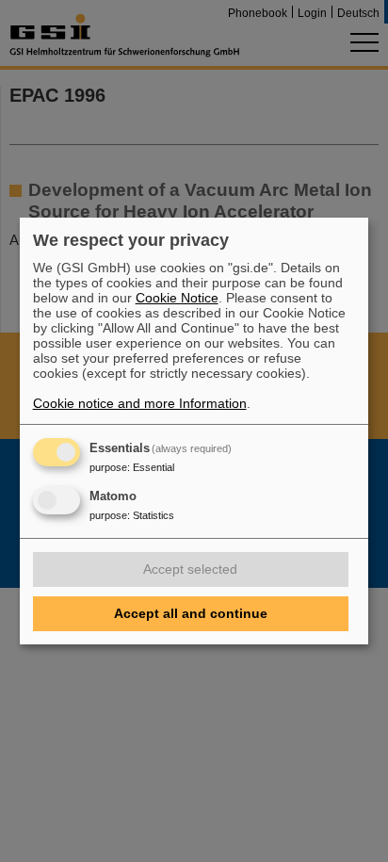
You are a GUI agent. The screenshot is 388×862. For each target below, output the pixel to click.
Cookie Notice (177, 297)
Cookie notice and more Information (140, 403)
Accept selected (190, 569)
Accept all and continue (190, 613)
